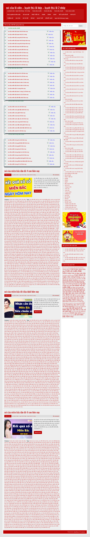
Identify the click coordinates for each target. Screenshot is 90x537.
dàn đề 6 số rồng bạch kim (19, 474)
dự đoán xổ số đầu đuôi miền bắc (45, 355)
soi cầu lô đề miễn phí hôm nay (21, 279)
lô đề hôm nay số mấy (31, 257)
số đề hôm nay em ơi (44, 259)
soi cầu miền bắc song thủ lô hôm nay (18, 37)
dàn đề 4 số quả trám (51, 238)
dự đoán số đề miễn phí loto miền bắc (24, 251)
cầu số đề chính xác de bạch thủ (20, 215)
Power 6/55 (68, 192)
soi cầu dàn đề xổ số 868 (43, 273)
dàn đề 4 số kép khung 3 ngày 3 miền (34, 220)
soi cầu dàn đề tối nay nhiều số (42, 392)
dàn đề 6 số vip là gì (45, 481)
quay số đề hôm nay (13, 259)
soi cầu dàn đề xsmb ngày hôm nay (41, 395)
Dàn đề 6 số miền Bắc (22, 463)
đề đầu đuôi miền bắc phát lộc (43, 373)
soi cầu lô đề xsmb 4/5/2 (10, 281)
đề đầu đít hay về (50, 360)
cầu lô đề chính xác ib (40, 207)
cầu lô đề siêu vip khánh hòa (35, 210)
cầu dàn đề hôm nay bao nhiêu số (51, 201)
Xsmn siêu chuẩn (70, 11)
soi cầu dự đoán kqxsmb (73, 305)
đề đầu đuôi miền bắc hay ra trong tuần (43, 371)
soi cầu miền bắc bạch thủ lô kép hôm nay (19, 40)
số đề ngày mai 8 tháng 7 (26, 263)
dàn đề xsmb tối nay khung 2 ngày (46, 243)
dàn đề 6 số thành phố (39, 476)
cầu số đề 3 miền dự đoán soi (22, 214)
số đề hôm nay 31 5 (34, 259)
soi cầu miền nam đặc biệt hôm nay (74, 155)
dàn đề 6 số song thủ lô (14, 476)
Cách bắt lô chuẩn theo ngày (68, 275)
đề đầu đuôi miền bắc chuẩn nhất (41, 370)
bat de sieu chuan (34, 441)
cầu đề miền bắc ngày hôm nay (32, 206)
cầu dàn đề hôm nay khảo (38, 202)
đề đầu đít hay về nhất (19, 362)
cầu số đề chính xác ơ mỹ (34, 215)
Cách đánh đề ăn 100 (78, 278)
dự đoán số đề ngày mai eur (34, 252)
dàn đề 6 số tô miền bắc (14, 478)
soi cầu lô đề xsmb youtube (39, 281)
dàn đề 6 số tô (49, 476)
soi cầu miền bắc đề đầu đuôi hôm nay (18, 97)
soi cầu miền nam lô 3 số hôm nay (17, 131)
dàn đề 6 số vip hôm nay (34, 481)
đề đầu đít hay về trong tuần (32, 362)
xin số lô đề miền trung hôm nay (12, 286)
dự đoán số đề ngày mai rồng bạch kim (13, 254)
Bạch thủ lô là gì (65, 268)
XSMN (49, 14)
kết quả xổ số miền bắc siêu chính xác (73, 298)
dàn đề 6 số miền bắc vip (53, 468)
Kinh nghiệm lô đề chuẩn (13, 14)
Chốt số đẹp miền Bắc (78, 273)
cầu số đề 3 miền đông (35, 214)
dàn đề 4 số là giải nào (41, 226)
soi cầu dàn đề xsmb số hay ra (16, 276)
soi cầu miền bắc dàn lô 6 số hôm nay (18, 73)
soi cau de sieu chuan (17, 519)
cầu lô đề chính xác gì (29, 207)
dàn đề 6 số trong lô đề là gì (14, 479)
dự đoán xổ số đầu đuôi (31, 355)
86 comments (56, 416)
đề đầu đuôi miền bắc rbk (19, 374)
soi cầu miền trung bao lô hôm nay (17, 149)
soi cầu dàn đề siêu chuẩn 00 (29, 268)
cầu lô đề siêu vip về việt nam (50, 210)
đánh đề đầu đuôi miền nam (32, 255)
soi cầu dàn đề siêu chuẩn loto (44, 268)
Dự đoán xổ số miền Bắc (22, 357)
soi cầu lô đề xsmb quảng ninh (24, 281)
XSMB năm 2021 (76, 313)
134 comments (55, 295)
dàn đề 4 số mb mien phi (36, 228)
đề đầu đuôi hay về (41, 365)
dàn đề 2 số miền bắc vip (18, 220)
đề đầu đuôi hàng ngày (30, 365)
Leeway (83, 532)
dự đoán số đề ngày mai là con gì (50, 252)
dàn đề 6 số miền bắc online (50, 466)
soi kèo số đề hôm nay (18, 283)
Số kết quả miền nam (70, 207)
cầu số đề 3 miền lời (47, 214)
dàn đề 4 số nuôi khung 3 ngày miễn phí (35, 238)
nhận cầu (51, 31)
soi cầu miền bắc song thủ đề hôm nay (18, 49)
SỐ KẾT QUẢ (48, 18)
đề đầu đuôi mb (55, 366)
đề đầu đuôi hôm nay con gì (28, 366)
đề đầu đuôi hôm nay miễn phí (43, 366)
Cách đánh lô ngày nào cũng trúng (74, 276)
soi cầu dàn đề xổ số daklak (42, 394)
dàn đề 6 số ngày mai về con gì (50, 471)
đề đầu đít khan (53, 362)
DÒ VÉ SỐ (25, 18)
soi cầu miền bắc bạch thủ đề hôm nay (18, 46)
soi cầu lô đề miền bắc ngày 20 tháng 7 (47, 278)
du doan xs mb (51, 342)
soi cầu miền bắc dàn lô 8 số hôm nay (18, 76)
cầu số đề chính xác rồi (10, 217)
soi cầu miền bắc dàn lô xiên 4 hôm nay (18, 85)
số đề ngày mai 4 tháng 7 (13, 263)
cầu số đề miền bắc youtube (27, 338)
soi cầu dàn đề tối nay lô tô (41, 271)
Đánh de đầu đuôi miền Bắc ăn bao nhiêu (26, 358)
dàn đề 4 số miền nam (33, 233)
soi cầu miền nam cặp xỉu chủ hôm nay (18, 118)
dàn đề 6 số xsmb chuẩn (33, 482)
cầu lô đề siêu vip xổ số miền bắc (27, 331)
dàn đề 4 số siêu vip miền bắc (37, 239)
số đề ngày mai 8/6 (37, 263)
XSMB (43, 14)
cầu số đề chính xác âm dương (22, 334)
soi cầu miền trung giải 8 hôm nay (17, 146)
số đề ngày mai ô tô (47, 263)
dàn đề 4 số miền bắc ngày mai (45, 231)
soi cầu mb (74, 310)
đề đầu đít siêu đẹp (32, 363)
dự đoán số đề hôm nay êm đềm (12, 490)
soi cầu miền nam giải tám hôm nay (74, 156)
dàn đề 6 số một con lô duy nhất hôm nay (37, 469)
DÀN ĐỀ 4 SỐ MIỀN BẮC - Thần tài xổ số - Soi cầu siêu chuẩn (23, 230)
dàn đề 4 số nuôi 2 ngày (19, 238)
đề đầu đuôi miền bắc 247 (33, 368)
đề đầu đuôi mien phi (27, 376)
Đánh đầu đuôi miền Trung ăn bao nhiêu (46, 358)
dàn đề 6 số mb (54, 461)
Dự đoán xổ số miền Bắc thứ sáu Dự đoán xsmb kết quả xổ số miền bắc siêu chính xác (74, 291)
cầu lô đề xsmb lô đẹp (33, 212)
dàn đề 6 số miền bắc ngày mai (35, 466)
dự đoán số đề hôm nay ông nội (31, 249)
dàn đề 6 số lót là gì (45, 461)
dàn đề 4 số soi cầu (49, 239)
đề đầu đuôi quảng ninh (50, 376)
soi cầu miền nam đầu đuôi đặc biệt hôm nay (20, 128)
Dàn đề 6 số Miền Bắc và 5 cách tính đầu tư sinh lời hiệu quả (32, 468)
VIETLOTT (73, 14)
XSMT (54, 14)
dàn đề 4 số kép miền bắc (10, 222)
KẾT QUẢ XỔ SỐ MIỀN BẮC (74, 296)
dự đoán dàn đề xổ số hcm (31, 246)
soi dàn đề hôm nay (25, 402)
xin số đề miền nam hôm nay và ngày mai (24, 284)
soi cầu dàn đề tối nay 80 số (24, 270)
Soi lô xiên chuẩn (75, 311)
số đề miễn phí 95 (22, 262)
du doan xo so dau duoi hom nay (39, 342)
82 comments (56, 174)
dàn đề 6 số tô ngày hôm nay (44, 478)
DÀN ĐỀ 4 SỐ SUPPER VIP (18, 241)
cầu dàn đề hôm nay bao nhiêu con (33, 201)
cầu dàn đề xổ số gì (31, 204)
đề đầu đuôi (40, 363)
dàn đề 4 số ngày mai (25, 236)
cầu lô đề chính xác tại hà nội (26, 328)
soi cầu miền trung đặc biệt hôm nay (74, 128)
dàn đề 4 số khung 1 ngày (33, 222)
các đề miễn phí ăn (34, 199)
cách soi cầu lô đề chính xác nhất (12, 442)
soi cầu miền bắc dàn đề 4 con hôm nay (21, 171)
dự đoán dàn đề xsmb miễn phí (23, 247)
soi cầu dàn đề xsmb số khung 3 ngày (34, 276)
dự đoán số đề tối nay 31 (47, 254)
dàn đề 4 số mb (25, 228)
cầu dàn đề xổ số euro (20, 204)
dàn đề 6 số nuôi (20, 473)
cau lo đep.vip (42, 212)
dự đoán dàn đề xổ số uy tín (46, 246)
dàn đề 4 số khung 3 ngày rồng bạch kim (47, 225)
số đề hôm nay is (54, 259)
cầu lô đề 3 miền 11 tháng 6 (48, 206)
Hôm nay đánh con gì (74, 294)
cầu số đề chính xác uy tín (22, 217)
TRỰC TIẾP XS (35, 14)
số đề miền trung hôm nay (41, 382)
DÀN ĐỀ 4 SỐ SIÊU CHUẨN (22, 239)
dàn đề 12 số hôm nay (24, 339)
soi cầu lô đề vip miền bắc (52, 279)
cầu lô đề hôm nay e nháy (50, 209)
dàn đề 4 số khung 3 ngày (49, 223)
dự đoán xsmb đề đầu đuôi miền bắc (37, 357)
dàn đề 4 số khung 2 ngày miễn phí (22, 223)
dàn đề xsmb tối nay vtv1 (24, 342)
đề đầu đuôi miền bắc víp (15, 376)
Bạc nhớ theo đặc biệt (72, 268)
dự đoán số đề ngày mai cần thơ (19, 252)
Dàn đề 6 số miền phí (9, 469)
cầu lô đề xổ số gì (23, 212)
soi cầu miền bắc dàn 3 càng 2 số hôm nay (19, 91)
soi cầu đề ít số (47, 276)
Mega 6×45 (68, 187)
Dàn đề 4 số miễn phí (45, 233)
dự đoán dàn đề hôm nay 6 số (21, 244)
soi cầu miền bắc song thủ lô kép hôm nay (19, 43)
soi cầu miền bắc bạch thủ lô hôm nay (75, 67)
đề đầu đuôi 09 (43, 255)
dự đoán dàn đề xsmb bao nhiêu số (17, 489)
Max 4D (67, 190)
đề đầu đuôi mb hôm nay (10, 368)
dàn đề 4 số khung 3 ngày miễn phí (27, 225)
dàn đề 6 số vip (23, 481)
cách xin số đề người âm (18, 201)
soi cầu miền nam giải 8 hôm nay (16, 112)
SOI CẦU (18, 18)
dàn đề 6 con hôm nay (24, 461)
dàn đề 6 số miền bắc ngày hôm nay (18, 466)
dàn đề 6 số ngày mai (37, 471)
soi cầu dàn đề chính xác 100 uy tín (17, 267)
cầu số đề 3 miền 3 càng (52, 212)
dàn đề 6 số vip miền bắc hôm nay (17, 482)
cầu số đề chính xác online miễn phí (50, 215)
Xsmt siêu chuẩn (58, 11)
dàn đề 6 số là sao (35, 461)
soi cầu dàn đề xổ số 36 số (29, 273)
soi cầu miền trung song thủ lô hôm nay (18, 155)
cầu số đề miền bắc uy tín (51, 217)
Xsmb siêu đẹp (48, 11)
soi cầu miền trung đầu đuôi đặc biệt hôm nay (20, 161)
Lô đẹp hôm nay (72, 299)
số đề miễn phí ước (42, 262)
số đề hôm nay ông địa (49, 379)
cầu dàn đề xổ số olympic (42, 204)
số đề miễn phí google (32, 262)
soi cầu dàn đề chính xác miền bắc (38, 387)
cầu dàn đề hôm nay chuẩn (11, 202)
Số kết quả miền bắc (70, 203)
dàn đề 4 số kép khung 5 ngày (51, 220)
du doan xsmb (72, 280)
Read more (38, 191)
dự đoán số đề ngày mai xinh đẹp (32, 254)
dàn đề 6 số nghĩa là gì (10, 473)
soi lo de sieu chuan (39, 524)
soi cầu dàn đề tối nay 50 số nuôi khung (48, 389)
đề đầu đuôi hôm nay (16, 366)
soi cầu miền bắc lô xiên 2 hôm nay (74, 107)
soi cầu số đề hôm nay (51, 281)
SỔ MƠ (32, 18)
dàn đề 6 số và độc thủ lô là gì (29, 479)
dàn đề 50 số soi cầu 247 (32, 241)
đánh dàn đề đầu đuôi (9, 358)
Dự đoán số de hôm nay (73, 283)
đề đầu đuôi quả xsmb (52, 255)
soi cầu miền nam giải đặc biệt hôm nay (18, 109)
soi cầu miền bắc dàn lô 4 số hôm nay (18, 64)
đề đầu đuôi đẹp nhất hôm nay (17, 365)
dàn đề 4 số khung (21, 222)
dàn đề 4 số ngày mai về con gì (39, 236)
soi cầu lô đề (34, 278)
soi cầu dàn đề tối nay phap (16, 273)
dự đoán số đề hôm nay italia (16, 249)
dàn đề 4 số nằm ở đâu (42, 234)
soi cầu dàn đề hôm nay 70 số (14, 268)
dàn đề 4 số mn (11, 234)
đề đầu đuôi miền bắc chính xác (24, 370)
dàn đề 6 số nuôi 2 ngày (31, 473)
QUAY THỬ (40, 18)
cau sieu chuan (22, 453)
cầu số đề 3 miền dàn (9, 214)
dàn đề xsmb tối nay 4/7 (19, 243)
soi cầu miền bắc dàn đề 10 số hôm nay (18, 61)
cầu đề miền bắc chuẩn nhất (18, 206)
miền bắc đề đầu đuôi (28, 378)
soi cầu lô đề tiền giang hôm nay (38, 279)
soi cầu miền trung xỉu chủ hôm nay (17, 140)
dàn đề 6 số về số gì (14, 481)
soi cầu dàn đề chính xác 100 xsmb (35, 267)
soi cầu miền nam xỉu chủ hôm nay (17, 106)
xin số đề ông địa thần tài (41, 284)
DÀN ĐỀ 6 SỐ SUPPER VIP (27, 476)
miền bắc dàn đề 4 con (42, 257)
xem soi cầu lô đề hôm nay (34, 403)
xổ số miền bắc (71, 314)
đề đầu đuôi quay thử (20, 257)
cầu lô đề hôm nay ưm (24, 330)
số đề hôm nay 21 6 (23, 259)
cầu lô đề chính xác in (52, 207)
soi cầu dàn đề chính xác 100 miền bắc (35, 265)
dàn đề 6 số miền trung (21, 469)
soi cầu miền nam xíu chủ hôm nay (74, 171)
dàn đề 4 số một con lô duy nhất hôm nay (26, 234)
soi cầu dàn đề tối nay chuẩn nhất (39, 390)
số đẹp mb (25, 506)
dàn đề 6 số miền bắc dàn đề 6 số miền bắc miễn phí (38, 465)
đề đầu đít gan (33, 360)
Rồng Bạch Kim (70, 303)
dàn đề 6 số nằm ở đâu (53, 469)
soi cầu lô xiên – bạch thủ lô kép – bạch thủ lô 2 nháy (35, 7)
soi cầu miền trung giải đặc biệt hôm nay (18, 143)
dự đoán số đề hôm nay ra (46, 249)
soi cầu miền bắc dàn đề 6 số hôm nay (18, 55)
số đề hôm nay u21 (44, 260)
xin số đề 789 (10, 284)
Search (80, 25)
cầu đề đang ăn (53, 204)
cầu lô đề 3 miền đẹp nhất (17, 207)
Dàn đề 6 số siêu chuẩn (32, 474)
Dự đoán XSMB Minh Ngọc (53, 357)
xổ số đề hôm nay (25, 286)
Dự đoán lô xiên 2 (71, 282)
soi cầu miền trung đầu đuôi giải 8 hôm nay (19, 158)
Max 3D (67, 188)
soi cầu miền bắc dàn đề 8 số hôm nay (18, 58)
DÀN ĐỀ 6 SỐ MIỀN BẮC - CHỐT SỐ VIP (38, 463)
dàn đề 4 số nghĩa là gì (52, 236)
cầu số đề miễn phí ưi (36, 218)
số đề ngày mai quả (43, 384)
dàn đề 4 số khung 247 (37, 223)
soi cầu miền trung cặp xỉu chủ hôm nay (18, 152)
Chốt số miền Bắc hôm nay (72, 272)
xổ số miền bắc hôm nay (73, 315)
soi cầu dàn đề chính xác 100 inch (17, 265)
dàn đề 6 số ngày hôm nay (10, 471)
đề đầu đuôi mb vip (21, 368)
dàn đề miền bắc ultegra (23, 341)
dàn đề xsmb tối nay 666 (31, 243)
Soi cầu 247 (75, 305)
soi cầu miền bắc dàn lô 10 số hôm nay (18, 94)
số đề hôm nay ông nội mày (21, 260)
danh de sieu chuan (18, 486)
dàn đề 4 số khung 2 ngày (46, 222)
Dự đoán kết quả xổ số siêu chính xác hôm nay (73, 282)
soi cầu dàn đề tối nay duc (13, 271)
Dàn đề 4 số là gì (19, 226)
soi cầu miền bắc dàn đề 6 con (47, 522)
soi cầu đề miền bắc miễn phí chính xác (20, 278)
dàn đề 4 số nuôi (8, 238)
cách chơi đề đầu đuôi (44, 199)
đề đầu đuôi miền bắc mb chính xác (27, 373)
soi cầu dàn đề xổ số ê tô (14, 275)
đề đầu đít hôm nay (44, 362)
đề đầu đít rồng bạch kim (21, 363)
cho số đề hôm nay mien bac (49, 218)
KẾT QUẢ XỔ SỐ (63, 14)
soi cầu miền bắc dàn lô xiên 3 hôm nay (18, 82)
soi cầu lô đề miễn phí (9, 398)
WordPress (76, 532)
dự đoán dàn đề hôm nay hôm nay (37, 244)
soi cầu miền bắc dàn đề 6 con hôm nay (22, 412)
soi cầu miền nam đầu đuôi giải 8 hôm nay (19, 124)
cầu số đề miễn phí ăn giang (23, 218)
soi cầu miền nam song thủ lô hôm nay (18, 121)
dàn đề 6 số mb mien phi (10, 463)
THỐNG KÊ (10, 18)
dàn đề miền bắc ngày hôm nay (46, 241)
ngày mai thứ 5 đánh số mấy (41, 378)
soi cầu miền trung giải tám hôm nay (74, 129)
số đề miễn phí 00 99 (12, 262)
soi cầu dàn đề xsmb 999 (40, 275)
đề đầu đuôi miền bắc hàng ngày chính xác (22, 371)
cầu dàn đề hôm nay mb (51, 202)
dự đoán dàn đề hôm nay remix (17, 246)
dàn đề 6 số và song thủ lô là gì (44, 479)
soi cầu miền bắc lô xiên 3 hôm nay (74, 109)
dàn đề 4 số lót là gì (16, 228)
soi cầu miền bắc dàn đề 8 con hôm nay (75, 249)
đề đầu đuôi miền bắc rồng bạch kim (35, 374)
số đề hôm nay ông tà (34, 260)
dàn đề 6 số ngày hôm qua (24, 471)
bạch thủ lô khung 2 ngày (61, 18)
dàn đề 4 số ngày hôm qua (13, 236)
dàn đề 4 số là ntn (52, 226)
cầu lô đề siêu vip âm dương (20, 210)
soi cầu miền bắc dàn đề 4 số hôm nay (18, 52)
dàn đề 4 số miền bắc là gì (12, 231)
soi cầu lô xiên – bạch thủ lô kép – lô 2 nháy (18, 11)
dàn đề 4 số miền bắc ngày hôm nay (29, 231)
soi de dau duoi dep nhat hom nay (39, 402)
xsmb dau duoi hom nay (17, 406)
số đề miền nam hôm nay (43, 381)
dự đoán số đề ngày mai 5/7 (15, 494)
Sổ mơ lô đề (26, 14)
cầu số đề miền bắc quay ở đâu (37, 217)
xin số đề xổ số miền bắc (54, 284)
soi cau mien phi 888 (78, 303)
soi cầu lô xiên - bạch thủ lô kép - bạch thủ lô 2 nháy (24, 174)
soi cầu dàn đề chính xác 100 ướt (39, 386)
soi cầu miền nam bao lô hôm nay (17, 115)
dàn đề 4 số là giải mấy (30, 226)
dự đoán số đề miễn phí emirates (19, 492)
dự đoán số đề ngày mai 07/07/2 (42, 251)
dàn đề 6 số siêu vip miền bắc (46, 474)
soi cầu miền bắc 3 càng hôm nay (17, 88)
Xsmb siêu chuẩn (37, 11)
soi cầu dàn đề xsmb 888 (27, 275)
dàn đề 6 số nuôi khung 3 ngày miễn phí (47, 473)
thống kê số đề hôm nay (30, 283)
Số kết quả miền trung (71, 205)
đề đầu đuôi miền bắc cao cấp (47, 368)
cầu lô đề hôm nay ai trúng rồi (36, 209)
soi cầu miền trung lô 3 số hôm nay (17, 164)
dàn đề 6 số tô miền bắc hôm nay (29, 478)
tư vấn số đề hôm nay (42, 283)
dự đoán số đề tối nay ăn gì (18, 255)
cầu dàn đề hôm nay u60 (17, 445)
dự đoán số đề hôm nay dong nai (40, 247)
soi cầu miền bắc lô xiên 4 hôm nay (74, 111)
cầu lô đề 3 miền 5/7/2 (22, 326)
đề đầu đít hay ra (41, 360)
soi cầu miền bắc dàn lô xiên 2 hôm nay (18, 79)
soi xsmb (81, 311)
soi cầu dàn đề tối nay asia (37, 270)
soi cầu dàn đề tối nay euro (27, 271)
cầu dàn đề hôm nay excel (24, 202)
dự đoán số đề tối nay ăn (16, 497)
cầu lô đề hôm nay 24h (22, 209)
